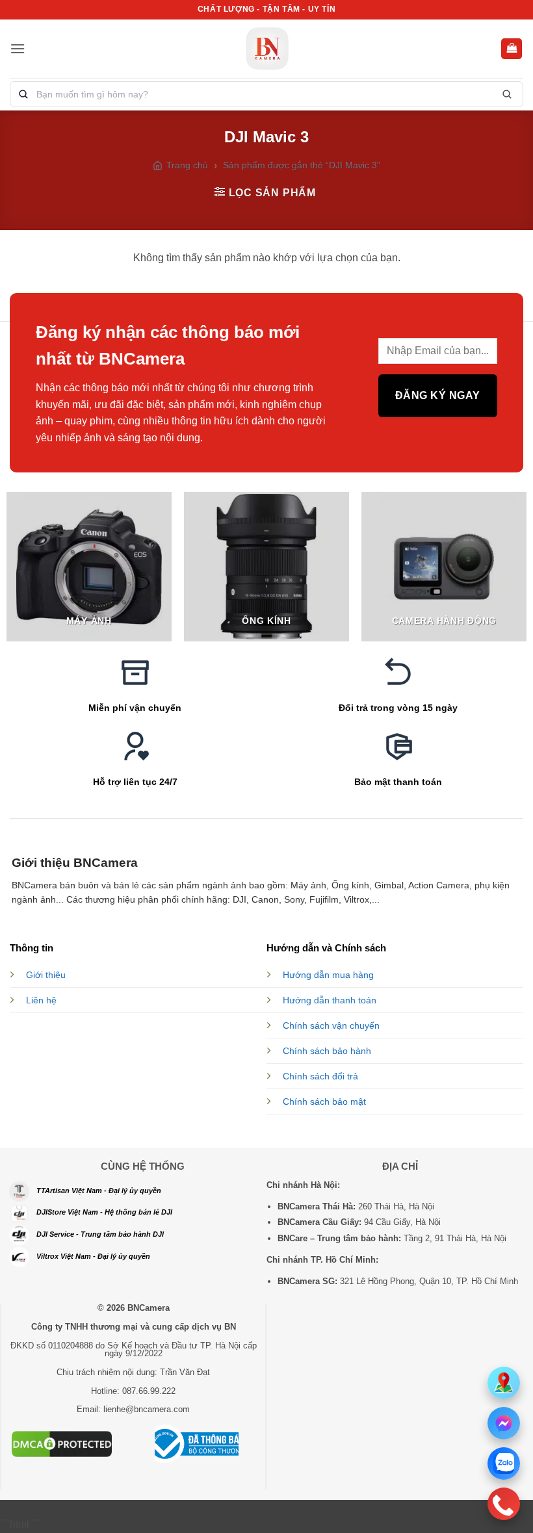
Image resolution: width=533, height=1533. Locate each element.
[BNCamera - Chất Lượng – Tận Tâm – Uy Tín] (267, 49)
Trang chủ (187, 165)
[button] (17, 48)
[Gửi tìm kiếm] (507, 94)
